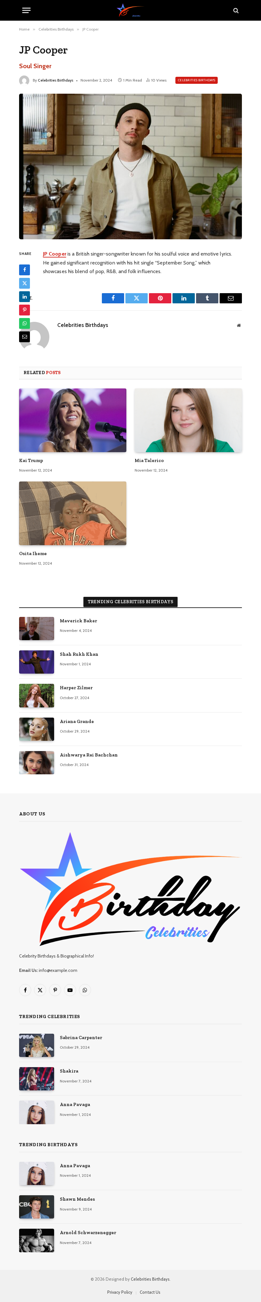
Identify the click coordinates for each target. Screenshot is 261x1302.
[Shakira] (36, 1078)
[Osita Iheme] (72, 513)
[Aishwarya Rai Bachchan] (36, 762)
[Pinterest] (24, 310)
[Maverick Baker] (36, 628)
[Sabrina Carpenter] (36, 1045)
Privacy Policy (119, 1292)
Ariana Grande (77, 721)
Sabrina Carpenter (81, 1037)
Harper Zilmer (76, 688)
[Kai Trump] (72, 420)
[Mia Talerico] (188, 420)
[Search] (235, 10)
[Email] (24, 336)
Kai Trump (31, 460)
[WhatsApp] (24, 323)
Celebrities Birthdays (55, 80)
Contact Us (150, 1292)
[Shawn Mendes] (36, 1207)
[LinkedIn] (24, 296)
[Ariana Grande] (36, 729)
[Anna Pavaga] (36, 1112)
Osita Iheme (33, 553)
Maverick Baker (78, 621)
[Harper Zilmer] (36, 695)
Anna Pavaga (75, 1104)
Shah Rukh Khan (79, 654)
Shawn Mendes (77, 1199)
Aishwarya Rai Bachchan (89, 755)
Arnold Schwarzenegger (88, 1232)
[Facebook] (24, 269)
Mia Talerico (149, 460)
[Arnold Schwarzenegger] (36, 1240)
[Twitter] (24, 283)
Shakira (69, 1071)
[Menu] (26, 10)
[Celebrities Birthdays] (130, 10)
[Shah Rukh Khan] (36, 662)
